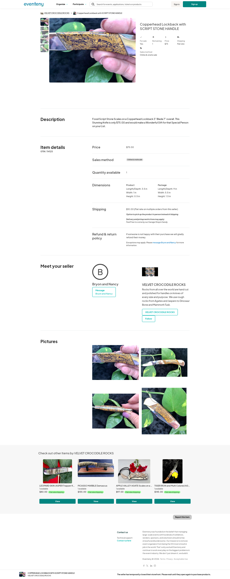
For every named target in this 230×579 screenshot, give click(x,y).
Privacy (169, 559)
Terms (162, 559)
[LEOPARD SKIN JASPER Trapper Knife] (57, 471)
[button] (62, 4)
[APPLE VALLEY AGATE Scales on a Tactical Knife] (134, 471)
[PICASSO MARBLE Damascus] (96, 471)
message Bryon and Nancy (164, 242)
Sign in (177, 4)
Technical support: (125, 539)
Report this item (182, 517)
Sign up (194, 4)
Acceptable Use (181, 559)
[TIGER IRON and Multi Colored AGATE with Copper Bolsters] (172, 471)
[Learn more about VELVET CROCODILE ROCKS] (150, 272)
